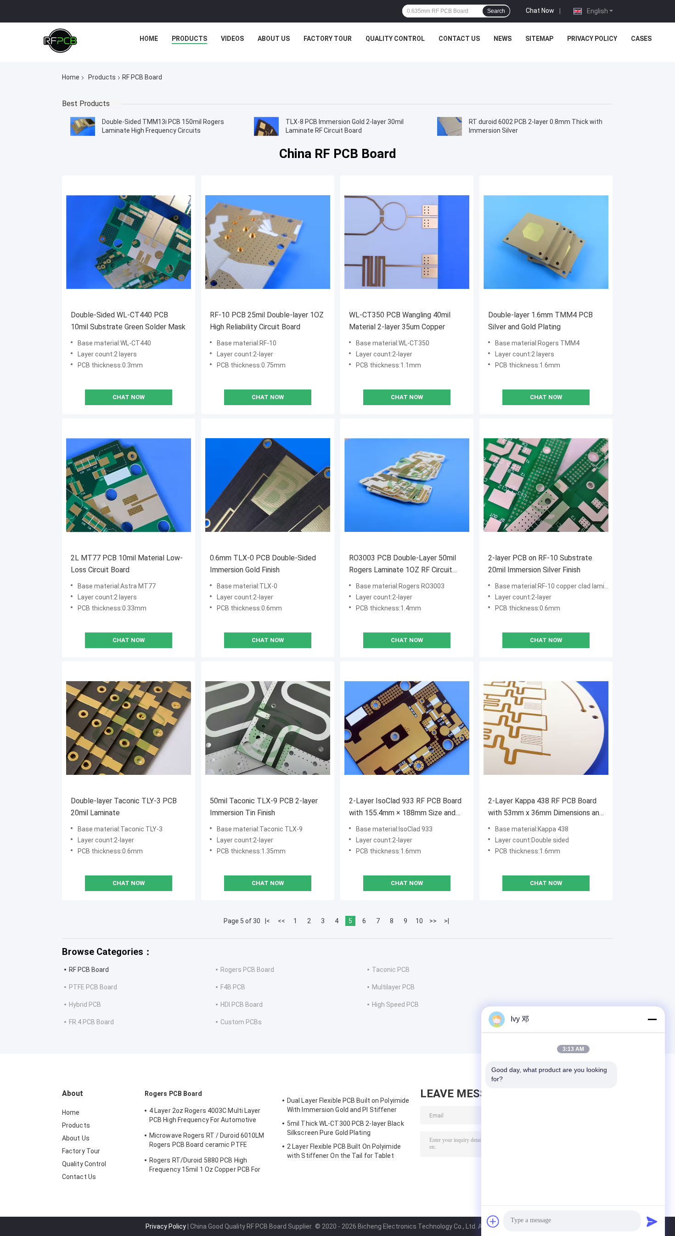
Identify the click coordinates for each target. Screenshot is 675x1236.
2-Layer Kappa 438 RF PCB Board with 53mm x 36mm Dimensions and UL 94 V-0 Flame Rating (545, 807)
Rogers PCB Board (247, 969)
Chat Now (540, 10)
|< (267, 921)
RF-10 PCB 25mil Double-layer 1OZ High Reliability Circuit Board (267, 320)
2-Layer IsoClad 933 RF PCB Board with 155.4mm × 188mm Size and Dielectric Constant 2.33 (405, 807)
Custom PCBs (241, 1022)
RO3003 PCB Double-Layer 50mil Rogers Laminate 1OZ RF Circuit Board (402, 564)
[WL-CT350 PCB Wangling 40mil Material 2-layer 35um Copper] (406, 242)
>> (433, 921)
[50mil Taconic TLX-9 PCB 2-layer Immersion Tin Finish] (267, 728)
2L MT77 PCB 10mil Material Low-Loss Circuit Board (127, 563)
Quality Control (395, 38)
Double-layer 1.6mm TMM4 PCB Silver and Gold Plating (540, 320)
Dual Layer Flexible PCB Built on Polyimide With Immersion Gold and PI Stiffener (348, 1105)
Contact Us (459, 38)
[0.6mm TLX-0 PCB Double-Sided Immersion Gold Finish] (267, 485)
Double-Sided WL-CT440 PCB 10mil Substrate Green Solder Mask (128, 320)
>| (446, 921)
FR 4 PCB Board (91, 1022)
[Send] (652, 1221)
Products (189, 38)
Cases (641, 38)
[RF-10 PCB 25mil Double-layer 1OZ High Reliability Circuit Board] (267, 242)
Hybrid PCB (85, 1004)
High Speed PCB (395, 1004)
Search (496, 11)
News (503, 38)
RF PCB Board (89, 969)
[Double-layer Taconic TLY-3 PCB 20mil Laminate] (128, 728)
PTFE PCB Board (93, 987)
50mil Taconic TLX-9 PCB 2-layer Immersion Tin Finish (264, 806)
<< (281, 921)
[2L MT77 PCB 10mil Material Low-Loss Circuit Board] (128, 485)
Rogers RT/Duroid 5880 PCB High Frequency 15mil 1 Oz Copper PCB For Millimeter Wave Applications (205, 1166)
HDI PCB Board (241, 1004)
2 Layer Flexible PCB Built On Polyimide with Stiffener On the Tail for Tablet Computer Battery (344, 1152)
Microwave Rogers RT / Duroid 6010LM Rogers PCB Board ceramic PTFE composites (206, 1141)
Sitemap (539, 38)
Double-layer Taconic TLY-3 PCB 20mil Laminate (124, 806)
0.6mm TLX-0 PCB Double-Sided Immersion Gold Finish (263, 563)
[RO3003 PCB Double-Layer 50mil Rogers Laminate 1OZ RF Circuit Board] (406, 485)
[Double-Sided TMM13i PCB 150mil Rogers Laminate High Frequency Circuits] (82, 126)
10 (419, 921)
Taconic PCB (391, 969)
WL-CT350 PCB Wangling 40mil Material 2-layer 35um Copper (399, 320)
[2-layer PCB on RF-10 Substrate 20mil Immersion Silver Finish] (546, 485)
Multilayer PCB (393, 987)
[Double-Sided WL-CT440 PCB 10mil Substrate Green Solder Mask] (128, 242)
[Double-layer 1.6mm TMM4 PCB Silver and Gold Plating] (546, 242)
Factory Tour (328, 38)
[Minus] (652, 1019)
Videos (232, 38)
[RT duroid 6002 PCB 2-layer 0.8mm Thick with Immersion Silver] (449, 126)
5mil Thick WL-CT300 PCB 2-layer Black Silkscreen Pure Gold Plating (345, 1128)
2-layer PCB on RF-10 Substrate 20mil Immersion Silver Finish (540, 563)
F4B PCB (232, 987)
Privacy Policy (592, 38)
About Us (274, 38)
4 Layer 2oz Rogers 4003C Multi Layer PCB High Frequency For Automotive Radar (205, 1116)
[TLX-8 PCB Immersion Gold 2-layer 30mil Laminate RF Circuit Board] (266, 126)
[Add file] (493, 1221)
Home (149, 38)
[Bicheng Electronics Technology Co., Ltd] (60, 41)
